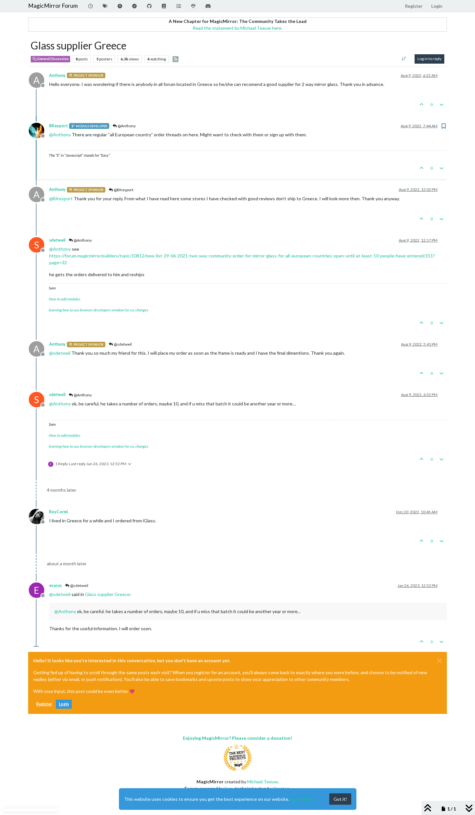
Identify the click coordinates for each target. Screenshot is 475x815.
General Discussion (53, 59)
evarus (55, 585)
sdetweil (57, 240)
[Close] (439, 660)
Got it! (340, 799)
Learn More (302, 799)
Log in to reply (429, 58)
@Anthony (126, 125)
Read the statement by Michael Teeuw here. (237, 28)
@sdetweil (122, 344)
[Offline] (39, 130)
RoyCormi (58, 511)
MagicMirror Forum (53, 5)
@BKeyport (123, 189)
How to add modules (64, 299)
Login (64, 704)
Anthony (57, 75)
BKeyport (58, 125)
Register (44, 704)
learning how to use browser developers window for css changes (98, 310)
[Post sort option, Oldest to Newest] (404, 58)
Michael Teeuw (262, 781)
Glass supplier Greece (107, 594)
